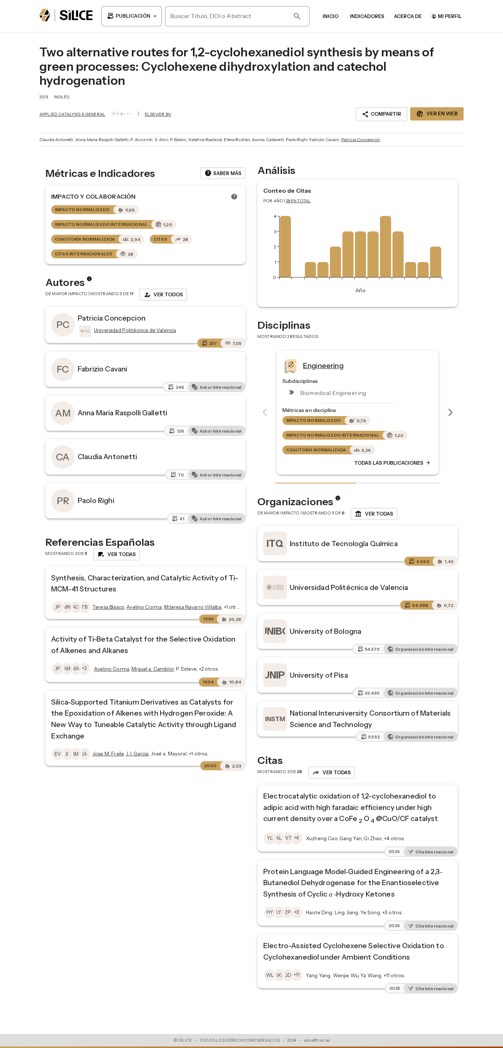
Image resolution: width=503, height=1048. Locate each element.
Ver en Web (437, 113)
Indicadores (367, 16)
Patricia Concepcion (360, 139)
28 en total (298, 200)
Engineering (323, 365)
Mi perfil (446, 16)
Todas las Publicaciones (392, 463)
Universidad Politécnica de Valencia (349, 587)
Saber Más (223, 173)
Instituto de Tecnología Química (344, 543)
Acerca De (408, 16)
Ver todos (163, 294)
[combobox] (131, 16)
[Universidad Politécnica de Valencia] (84, 331)
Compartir (381, 114)
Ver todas (374, 514)
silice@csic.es (317, 1040)
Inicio (330, 16)
